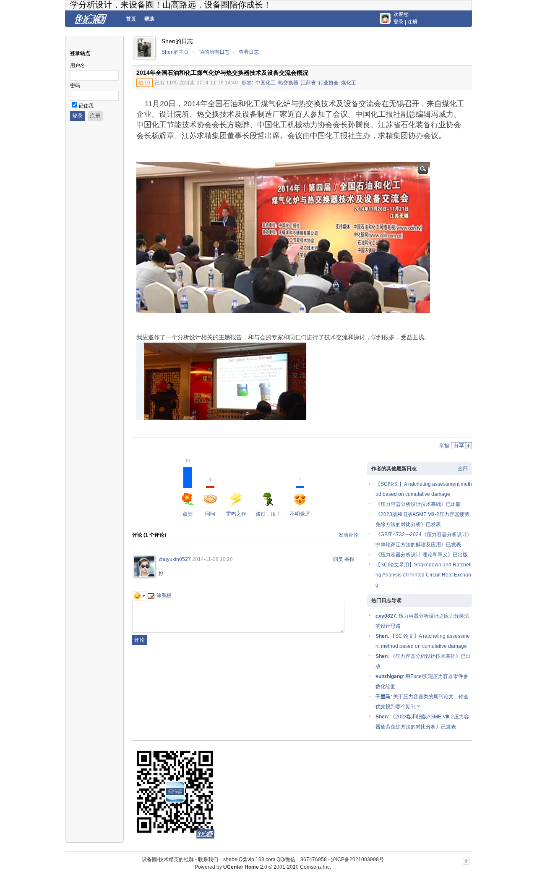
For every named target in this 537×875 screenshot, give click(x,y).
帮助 (149, 19)
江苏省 (308, 83)
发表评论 (349, 535)
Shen (381, 636)
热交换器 (288, 83)
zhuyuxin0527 (175, 559)
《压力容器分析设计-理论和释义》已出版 (421, 555)
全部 (463, 469)
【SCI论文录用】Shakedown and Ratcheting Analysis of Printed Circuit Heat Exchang (423, 575)
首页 (131, 19)
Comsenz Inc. (315, 867)
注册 (412, 22)
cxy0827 (385, 616)
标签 (247, 83)
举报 (444, 446)
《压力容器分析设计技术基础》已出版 (418, 504)
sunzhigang (389, 676)
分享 (459, 445)
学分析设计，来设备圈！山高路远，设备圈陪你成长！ (170, 4)
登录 (399, 22)
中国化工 (265, 83)
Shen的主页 (175, 52)
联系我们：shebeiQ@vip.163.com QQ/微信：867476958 (262, 859)
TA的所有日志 (213, 52)
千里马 (383, 696)
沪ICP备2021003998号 (357, 859)
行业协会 (328, 83)
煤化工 (348, 83)
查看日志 (249, 52)
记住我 (86, 106)
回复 (338, 559)
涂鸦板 (164, 595)
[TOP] (466, 865)
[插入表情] (139, 595)
